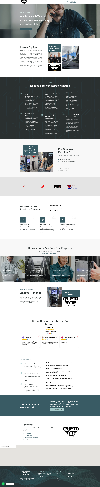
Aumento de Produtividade (31, 373)
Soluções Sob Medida (25, 224)
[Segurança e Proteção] (21, 363)
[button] (79, 341)
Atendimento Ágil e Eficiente (67, 224)
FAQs (53, 2)
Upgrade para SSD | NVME (72, 115)
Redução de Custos (45, 224)
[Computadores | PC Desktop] (42, 115)
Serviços (48, 2)
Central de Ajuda (71, 473)
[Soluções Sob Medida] (23, 220)
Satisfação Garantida (30, 384)
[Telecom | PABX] (63, 93)
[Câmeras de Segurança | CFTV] (42, 93)
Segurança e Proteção (30, 363)
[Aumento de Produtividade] (21, 373)
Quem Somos (42, 2)
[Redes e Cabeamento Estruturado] (21, 93)
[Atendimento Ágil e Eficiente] (62, 220)
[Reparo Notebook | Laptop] (21, 113)
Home (37, 2)
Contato (57, 2)
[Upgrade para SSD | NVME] (63, 115)
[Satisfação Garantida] (21, 384)
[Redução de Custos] (42, 220)
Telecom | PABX (70, 93)
